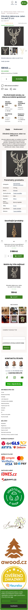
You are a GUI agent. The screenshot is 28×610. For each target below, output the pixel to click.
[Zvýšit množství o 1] (9, 79)
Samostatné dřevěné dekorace (18, 184)
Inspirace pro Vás (5, 405)
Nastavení (14, 601)
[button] (14, 293)
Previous (2, 241)
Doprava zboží (4, 430)
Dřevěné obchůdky (5, 394)
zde (12, 597)
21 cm (14, 206)
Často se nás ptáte (5, 414)
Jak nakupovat (4, 399)
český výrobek (17, 208)
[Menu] (24, 3)
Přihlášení (3, 423)
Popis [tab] (8, 129)
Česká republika (17, 193)
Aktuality (3, 408)
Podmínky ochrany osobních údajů (9, 434)
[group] (14, 284)
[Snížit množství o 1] (4, 79)
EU (1, 412)
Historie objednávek (5, 428)
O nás (2, 392)
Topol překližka (17, 211)
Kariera (3, 410)
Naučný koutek (4, 416)
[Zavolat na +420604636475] (12, 2)
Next (26, 241)
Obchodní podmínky (6, 432)
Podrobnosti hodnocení (7, 25)
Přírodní (15, 190)
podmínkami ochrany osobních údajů (13, 343)
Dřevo (14, 199)
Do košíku (19, 79)
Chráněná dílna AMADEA (7, 401)
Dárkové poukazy (5, 403)
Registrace (3, 425)
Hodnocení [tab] (18, 129)
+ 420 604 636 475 (15, 373)
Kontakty (3, 396)
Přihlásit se (6, 347)
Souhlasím (14, 606)
